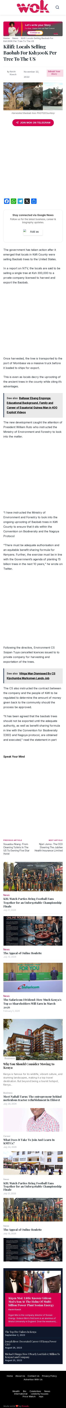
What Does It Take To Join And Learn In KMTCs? (29, 1141)
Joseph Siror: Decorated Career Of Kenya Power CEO (31, 1343)
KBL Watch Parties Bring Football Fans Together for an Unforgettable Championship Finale (32, 1186)
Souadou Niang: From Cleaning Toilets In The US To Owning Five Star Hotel (16, 848)
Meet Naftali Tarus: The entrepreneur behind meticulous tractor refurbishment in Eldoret (32, 1098)
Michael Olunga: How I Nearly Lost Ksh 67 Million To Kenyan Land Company (32, 1355)
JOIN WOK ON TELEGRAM (35, 122)
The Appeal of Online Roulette (22, 1229)
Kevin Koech (14, 1309)
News (6, 1179)
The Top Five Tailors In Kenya (20, 1331)
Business (9, 1058)
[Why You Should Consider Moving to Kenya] (33, 1039)
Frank (25, 1406)
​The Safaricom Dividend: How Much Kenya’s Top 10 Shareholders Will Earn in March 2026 (32, 1003)
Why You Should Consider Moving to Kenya (28, 1066)
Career (6, 1136)
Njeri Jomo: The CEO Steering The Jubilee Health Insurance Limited (49, 847)
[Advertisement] (33, 163)
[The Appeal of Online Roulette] (33, 1249)
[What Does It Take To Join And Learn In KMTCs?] (33, 1163)
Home (6, 38)
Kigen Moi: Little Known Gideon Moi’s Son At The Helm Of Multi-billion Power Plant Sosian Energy (31, 1301)
